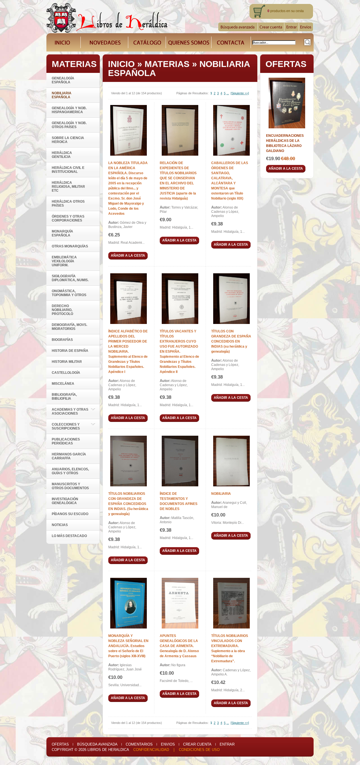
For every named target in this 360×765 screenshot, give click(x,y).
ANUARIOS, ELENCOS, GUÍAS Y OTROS (70, 471)
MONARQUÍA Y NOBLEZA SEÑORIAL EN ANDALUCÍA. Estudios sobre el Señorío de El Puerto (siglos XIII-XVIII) (128, 646)
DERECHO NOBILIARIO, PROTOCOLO (62, 310)
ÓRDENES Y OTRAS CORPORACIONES (68, 218)
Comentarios (139, 744)
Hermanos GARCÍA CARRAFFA (69, 456)
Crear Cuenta (197, 744)
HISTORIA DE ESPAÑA (70, 351)
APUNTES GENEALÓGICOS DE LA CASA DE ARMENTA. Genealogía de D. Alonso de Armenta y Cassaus (179, 646)
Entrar (227, 744)
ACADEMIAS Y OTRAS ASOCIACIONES (70, 411)
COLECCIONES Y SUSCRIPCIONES (66, 426)
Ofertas (60, 744)
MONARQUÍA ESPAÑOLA (62, 233)
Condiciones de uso (199, 750)
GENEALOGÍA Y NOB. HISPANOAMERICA (69, 110)
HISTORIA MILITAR (67, 362)
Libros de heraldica (108, 750)
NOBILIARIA (221, 494)
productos (276, 11)
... (227, 93)
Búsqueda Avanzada (97, 744)
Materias (167, 64)
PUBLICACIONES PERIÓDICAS (66, 441)
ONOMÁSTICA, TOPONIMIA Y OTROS (69, 293)
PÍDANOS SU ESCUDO (70, 514)
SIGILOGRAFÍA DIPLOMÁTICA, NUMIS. (70, 278)
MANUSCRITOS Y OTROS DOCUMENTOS (70, 486)
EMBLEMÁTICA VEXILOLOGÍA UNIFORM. (64, 261)
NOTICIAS (60, 525)
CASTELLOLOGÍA (66, 373)
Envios (168, 744)
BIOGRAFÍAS (62, 340)
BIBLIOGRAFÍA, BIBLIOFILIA (64, 397)
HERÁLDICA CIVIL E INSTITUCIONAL (68, 170)
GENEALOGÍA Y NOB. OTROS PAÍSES (69, 125)
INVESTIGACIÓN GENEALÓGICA (65, 501)
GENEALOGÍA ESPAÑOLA (63, 80)
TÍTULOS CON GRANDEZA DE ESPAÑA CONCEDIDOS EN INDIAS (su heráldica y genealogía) (231, 341)
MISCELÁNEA (63, 384)
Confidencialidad (151, 750)
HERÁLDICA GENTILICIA (62, 155)
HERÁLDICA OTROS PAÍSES (68, 203)
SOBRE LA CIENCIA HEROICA (68, 140)
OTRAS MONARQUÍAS (70, 246)
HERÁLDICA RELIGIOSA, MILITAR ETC (68, 187)
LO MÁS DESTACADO (69, 536)
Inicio (121, 64)
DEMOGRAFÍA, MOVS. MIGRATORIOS (69, 327)
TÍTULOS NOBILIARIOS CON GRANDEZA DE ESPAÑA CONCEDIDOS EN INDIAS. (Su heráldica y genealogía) (128, 504)
